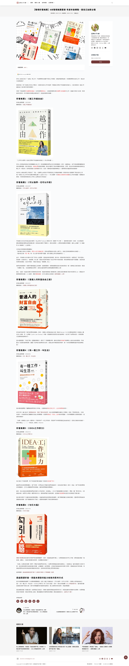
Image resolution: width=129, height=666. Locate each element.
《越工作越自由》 (27, 104)
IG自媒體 (35, 168)
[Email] (92, 48)
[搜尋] (112, 2)
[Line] (29, 601)
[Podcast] (102, 48)
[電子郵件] (33, 601)
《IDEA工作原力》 (28, 434)
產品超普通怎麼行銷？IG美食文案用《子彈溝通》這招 (38, 572)
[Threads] (25, 601)
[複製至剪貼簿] (38, 601)
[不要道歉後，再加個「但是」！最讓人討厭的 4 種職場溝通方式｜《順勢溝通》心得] (97, 635)
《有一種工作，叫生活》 (29, 356)
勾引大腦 (26, 511)
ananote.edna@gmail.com (27, 658)
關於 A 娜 (37, 2)
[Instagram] (97, 48)
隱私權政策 (89, 664)
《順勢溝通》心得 (59, 274)
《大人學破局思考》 (71, 583)
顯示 (25, 67)
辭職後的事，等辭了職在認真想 (38, 412)
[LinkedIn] (21, 601)
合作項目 (44, 2)
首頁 (31, 2)
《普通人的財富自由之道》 (30, 285)
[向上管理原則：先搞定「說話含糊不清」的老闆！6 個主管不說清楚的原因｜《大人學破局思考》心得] (31, 635)
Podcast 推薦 (97, 664)
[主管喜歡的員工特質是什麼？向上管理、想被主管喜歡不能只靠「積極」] (64, 635)
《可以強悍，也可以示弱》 (30, 188)
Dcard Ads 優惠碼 (108, 664)
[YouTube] (105, 48)
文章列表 (51, 2)
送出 (100, 62)
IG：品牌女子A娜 (67, 592)
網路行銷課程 (20, 558)
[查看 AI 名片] (126, 657)
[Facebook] (17, 601)
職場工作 (76, 13)
